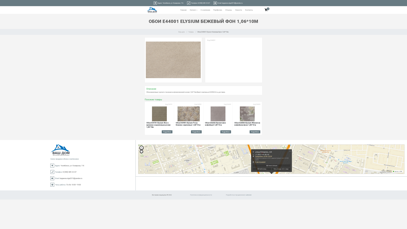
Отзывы (228, 10)
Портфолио (217, 10)
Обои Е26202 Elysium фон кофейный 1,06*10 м (215, 124)
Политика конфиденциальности (201, 195)
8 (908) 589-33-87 (204, 3)
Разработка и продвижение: (239, 195)
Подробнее (167, 132)
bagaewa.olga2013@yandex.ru (232, 3)
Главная (183, 10)
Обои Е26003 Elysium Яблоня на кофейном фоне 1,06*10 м (247, 124)
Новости (238, 10)
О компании (205, 10)
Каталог (193, 10)
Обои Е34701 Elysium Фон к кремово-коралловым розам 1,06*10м (158, 125)
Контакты (249, 10)
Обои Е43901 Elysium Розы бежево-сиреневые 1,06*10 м (188, 124)
